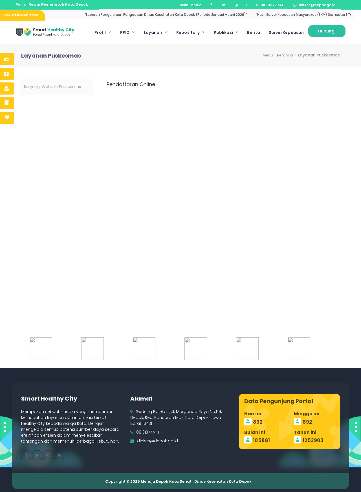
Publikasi (224, 32)
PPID (125, 32)
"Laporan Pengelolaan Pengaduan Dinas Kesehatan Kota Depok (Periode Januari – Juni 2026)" (159, 14)
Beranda (285, 55)
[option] (50, 348)
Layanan (153, 32)
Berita (253, 32)
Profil (100, 32)
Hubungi (327, 31)
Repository (188, 32)
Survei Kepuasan (286, 32)
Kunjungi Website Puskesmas (52, 86)
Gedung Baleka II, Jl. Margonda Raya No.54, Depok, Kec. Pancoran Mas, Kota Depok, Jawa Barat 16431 (176, 417)
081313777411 (147, 432)
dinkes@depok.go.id (157, 441)
